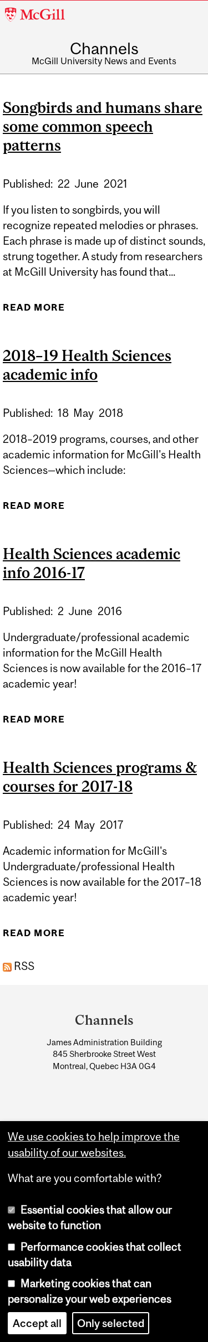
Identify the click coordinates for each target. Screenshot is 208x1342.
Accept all (37, 1323)
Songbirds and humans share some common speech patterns (102, 126)
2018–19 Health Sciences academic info (87, 365)
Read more (34, 311)
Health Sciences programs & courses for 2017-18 (100, 776)
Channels (104, 48)
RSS (23, 966)
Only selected (110, 1323)
